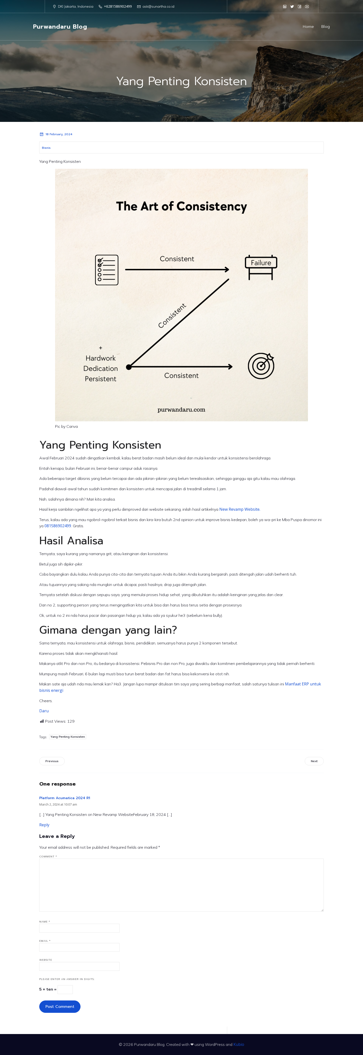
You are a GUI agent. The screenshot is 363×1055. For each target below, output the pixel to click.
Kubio (238, 1044)
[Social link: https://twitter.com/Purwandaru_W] (292, 6)
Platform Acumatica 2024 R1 (64, 798)
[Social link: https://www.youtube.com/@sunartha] (307, 6)
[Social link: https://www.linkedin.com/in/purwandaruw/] (284, 6)
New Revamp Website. (239, 509)
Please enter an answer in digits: (67, 979)
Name (44, 921)
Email (45, 940)
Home (308, 27)
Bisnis (46, 148)
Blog (325, 27)
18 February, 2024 (58, 134)
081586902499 (57, 525)
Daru (44, 711)
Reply (44, 825)
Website (45, 959)
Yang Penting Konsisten (67, 737)
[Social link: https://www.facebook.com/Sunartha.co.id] (299, 6)
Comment (48, 856)
